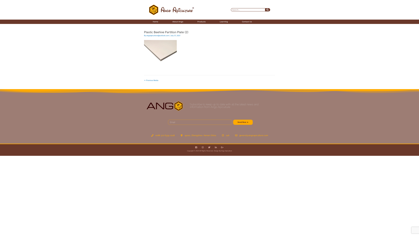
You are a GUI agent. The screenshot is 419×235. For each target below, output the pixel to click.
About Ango (177, 22)
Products (201, 22)
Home (155, 22)
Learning (224, 22)
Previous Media (151, 80)
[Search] (267, 9)
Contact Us (247, 22)
